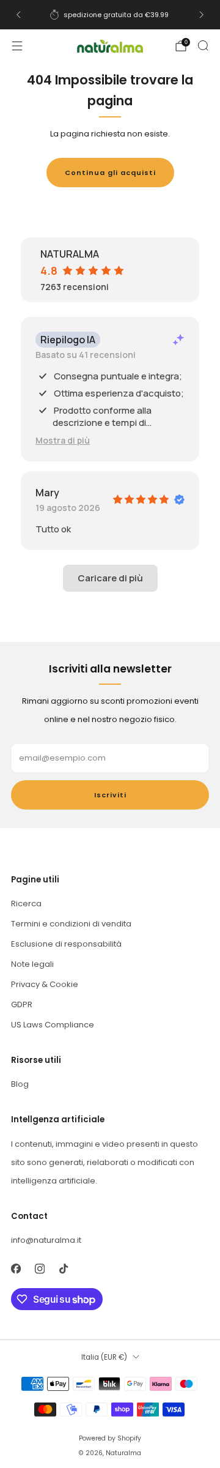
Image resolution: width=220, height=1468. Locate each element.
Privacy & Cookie (44, 984)
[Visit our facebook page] (16, 1269)
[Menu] (17, 46)
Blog (20, 1084)
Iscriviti (110, 795)
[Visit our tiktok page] (63, 1269)
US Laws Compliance (52, 1024)
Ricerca (26, 903)
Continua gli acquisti (110, 172)
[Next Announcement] (201, 14)
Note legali (32, 964)
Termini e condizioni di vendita (71, 924)
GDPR (21, 1004)
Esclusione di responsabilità (66, 944)
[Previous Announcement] (18, 14)
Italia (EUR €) (104, 1357)
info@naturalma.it (46, 1240)
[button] (62, 440)
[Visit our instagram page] (39, 1269)
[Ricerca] (203, 45)
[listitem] (110, 14)
